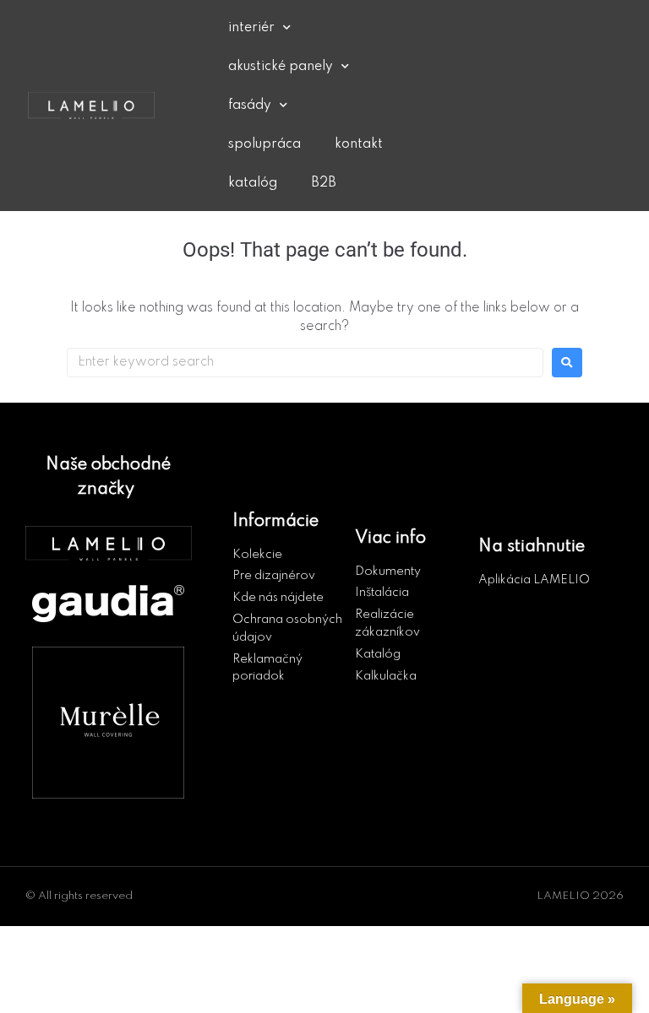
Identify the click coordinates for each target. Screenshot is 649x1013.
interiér (251, 28)
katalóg (252, 183)
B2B (323, 183)
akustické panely (280, 66)
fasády (249, 105)
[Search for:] (305, 362)
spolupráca (264, 144)
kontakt (359, 144)
